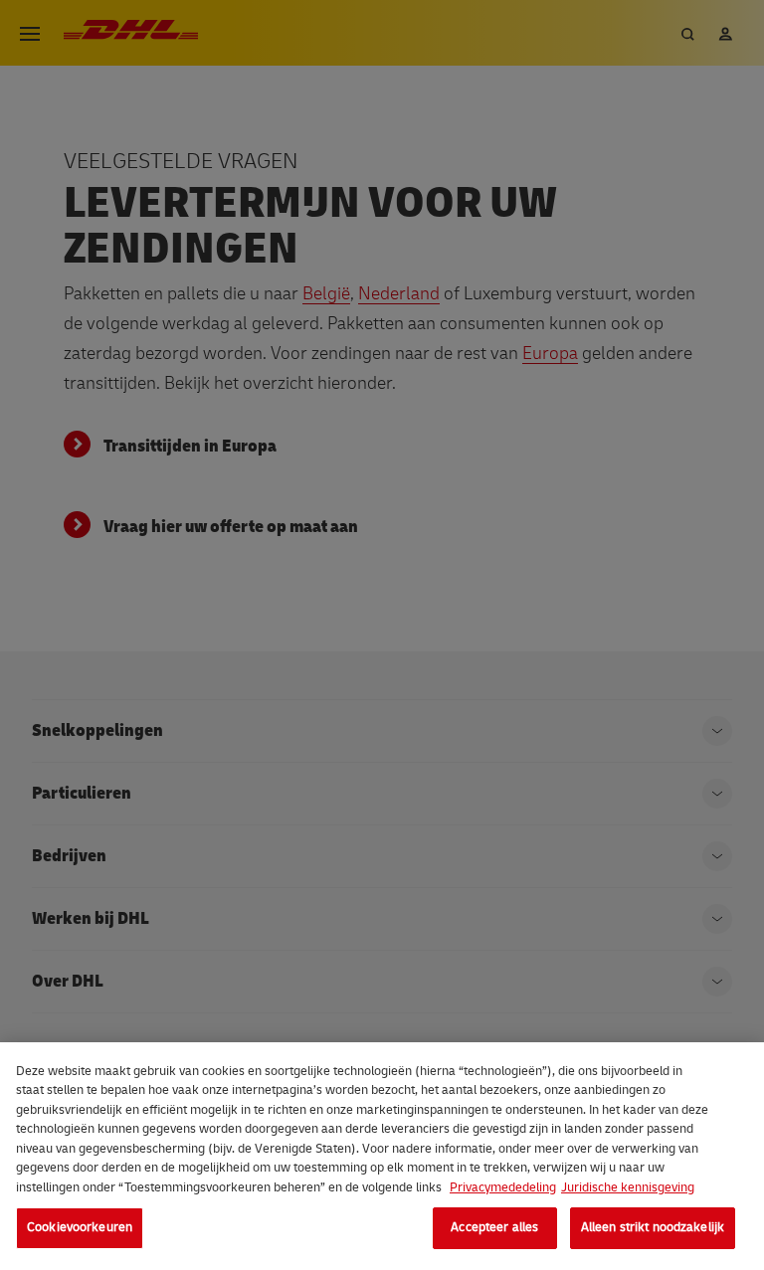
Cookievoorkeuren (79, 1227)
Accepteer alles (494, 1227)
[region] (382, 1156)
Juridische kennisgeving (627, 1187)
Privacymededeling (503, 1187)
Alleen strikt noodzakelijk (652, 1227)
